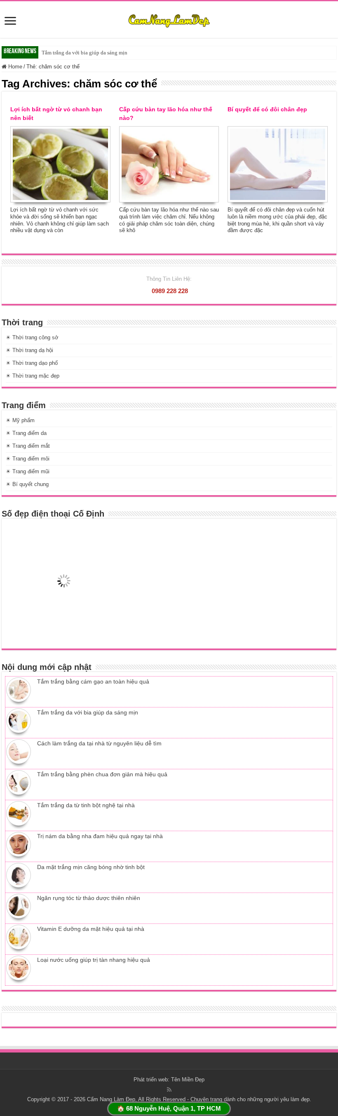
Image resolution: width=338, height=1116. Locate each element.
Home (14, 66)
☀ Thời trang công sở (32, 337)
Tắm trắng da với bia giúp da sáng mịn (84, 52)
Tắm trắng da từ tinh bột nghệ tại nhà (86, 805)
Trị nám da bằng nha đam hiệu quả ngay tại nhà (100, 836)
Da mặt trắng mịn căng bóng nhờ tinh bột (91, 867)
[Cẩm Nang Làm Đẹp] (169, 19)
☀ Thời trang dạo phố (32, 363)
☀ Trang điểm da (26, 433)
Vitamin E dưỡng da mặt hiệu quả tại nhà (90, 929)
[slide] (10, 21)
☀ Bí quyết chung (27, 484)
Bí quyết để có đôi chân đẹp (267, 109)
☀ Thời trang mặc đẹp (32, 376)
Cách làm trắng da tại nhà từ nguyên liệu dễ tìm (99, 743)
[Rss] (169, 1090)
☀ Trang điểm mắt (28, 446)
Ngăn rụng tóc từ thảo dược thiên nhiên (88, 898)
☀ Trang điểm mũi (27, 471)
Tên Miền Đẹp (187, 1079)
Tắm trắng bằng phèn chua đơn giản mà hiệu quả (102, 774)
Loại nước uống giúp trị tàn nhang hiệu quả (93, 959)
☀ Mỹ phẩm (20, 420)
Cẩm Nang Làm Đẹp (111, 1099)
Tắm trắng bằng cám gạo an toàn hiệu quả (93, 681)
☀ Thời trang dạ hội (29, 350)
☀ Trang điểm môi (27, 459)
